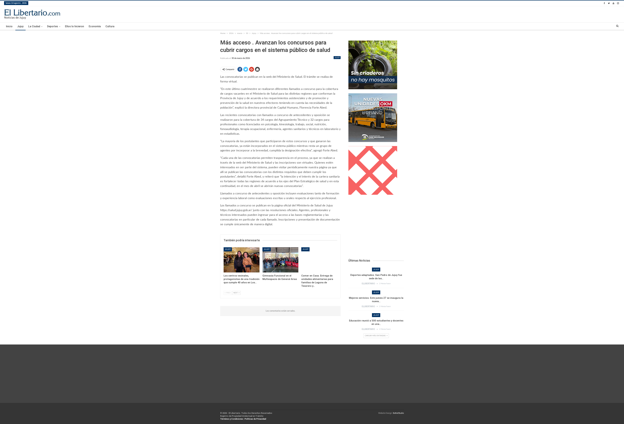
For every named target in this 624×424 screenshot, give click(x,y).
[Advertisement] (376, 227)
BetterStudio (398, 413)
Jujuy (20, 26)
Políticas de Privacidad (255, 419)
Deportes (52, 26)
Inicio (9, 26)
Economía (95, 26)
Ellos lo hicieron (74, 26)
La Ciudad (34, 26)
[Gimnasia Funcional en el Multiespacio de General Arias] (280, 259)
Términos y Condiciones (231, 419)
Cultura (109, 26)
